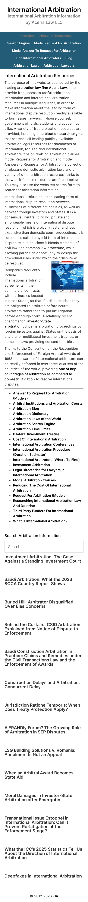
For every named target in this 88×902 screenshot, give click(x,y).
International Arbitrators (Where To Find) (46, 459)
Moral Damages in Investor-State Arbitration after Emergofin (38, 797)
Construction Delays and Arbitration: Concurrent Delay (42, 684)
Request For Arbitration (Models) (40, 495)
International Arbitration (44, 9)
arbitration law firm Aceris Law (42, 87)
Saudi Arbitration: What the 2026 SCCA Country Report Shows (38, 581)
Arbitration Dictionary (30, 413)
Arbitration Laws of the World (37, 419)
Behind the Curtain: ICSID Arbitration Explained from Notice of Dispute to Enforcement (42, 629)
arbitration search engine (61, 133)
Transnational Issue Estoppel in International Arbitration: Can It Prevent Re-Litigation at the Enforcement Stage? (36, 824)
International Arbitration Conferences (43, 444)
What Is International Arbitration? (40, 521)
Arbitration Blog (26, 408)
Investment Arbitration (31, 465)
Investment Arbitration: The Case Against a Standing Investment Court (42, 559)
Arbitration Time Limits (31, 429)
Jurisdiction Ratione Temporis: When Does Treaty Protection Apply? (42, 707)
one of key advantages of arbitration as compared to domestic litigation (40, 374)
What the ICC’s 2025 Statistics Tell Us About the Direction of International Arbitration (43, 853)
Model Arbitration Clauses (34, 480)
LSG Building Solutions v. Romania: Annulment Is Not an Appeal (39, 752)
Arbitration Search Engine (34, 424)
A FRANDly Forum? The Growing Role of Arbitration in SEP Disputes (42, 730)
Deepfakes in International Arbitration (43, 876)
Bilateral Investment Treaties (36, 434)
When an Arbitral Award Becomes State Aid (38, 775)
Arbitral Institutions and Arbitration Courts (48, 403)
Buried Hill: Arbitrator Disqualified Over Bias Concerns (38, 604)
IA (56, 896)
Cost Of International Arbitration (39, 439)
